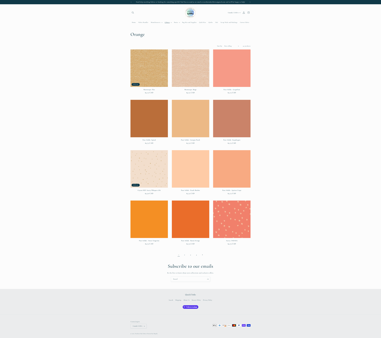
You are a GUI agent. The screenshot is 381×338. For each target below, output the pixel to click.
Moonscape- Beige (190, 89)
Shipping (178, 300)
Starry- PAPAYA (232, 241)
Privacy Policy (207, 300)
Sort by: (219, 46)
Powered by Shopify (152, 333)
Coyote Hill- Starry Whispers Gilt (149, 190)
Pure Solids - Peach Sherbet (190, 190)
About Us (186, 300)
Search (171, 300)
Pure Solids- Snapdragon (231, 140)
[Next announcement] (250, 2)
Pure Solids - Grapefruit (232, 89)
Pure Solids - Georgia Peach (190, 140)
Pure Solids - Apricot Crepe (231, 190)
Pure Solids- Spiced (149, 140)
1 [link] (178, 255)
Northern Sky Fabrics (140, 333)
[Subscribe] (207, 279)
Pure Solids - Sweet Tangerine (149, 241)
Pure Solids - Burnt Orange (190, 241)
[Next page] (202, 254)
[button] (132, 12)
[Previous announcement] (131, 2)
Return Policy (196, 300)
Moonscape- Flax (149, 89)
